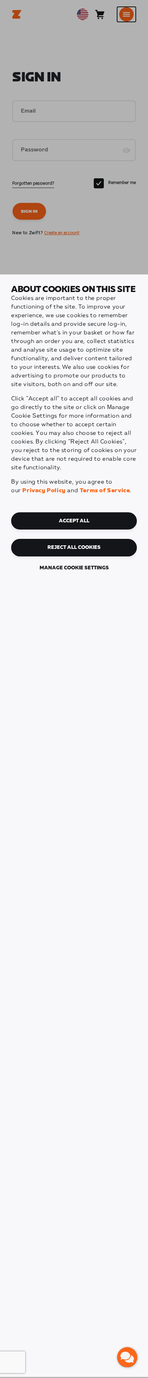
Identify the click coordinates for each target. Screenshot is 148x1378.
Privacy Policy (43, 490)
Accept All (74, 520)
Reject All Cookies (74, 547)
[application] (127, 1357)
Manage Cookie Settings (74, 568)
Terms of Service (105, 490)
